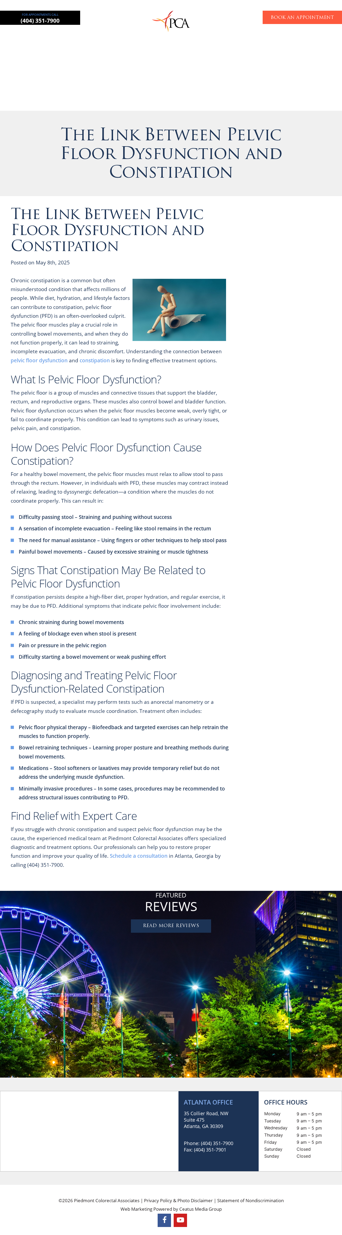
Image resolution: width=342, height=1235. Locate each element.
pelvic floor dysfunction (39, 360)
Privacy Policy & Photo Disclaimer (178, 1200)
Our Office (266, 35)
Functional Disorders (230, 35)
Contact (290, 35)
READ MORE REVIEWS (171, 926)
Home (50, 35)
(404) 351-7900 (40, 20)
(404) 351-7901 (210, 1149)
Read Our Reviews (317, 331)
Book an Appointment (302, 17)
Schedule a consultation (139, 855)
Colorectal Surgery (104, 35)
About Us (70, 35)
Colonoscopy (190, 35)
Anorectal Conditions (150, 35)
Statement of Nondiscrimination (250, 1200)
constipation (95, 360)
